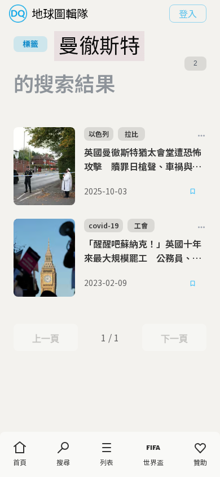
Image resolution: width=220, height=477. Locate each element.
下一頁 (174, 338)
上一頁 (45, 338)
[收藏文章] (192, 191)
